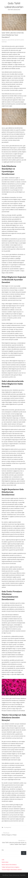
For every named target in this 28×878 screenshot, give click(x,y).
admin (22, 39)
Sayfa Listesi (5, 862)
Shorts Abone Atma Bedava (9, 864)
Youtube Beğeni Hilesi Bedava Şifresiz (12, 869)
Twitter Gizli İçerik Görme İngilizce (10, 867)
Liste (3, 859)
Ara (3, 850)
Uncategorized (7, 827)
